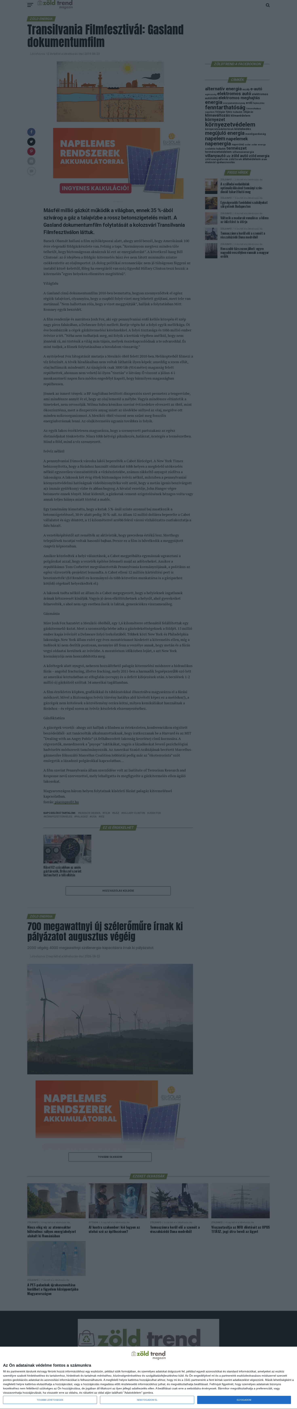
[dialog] (148, 1378)
